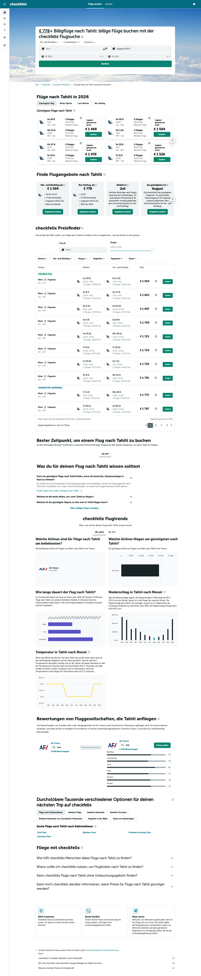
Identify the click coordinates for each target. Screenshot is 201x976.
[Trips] (4, 37)
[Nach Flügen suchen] (4, 12)
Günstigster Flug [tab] (46, 103)
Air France (55, 743)
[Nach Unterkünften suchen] (4, 18)
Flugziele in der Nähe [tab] (97, 819)
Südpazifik (46, 85)
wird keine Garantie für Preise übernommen (102, 950)
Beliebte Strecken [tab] (118, 812)
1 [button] (150, 425)
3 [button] (161, 425)
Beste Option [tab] (66, 103)
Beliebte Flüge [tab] (74, 812)
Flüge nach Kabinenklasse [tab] (51, 812)
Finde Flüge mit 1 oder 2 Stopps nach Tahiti (58, 491)
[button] (5, 4)
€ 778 (44, 30)
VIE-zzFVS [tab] (99, 532)
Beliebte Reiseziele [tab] (95, 812)
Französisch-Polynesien (61, 85)
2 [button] (155, 425)
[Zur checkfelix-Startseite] (18, 4)
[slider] (152, 250)
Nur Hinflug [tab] (100, 103)
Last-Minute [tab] (83, 103)
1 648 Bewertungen (60, 751)
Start (37, 85)
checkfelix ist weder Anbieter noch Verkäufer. (60, 958)
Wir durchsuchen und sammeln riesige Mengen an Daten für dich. (70, 963)
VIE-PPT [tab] (105, 454)
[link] (53, 211)
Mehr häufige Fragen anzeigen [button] (84, 508)
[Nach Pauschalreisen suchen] (4, 30)
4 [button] (167, 425)
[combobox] (49, 42)
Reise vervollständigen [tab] (123, 819)
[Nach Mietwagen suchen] (4, 24)
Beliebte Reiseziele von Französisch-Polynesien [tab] (60, 819)
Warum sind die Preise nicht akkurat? (56, 968)
